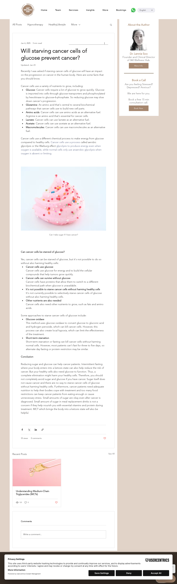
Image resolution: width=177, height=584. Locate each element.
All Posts (17, 24)
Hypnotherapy (35, 24)
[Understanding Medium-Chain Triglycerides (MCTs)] (37, 472)
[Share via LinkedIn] (35, 429)
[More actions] (104, 43)
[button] (111, 25)
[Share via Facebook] (22, 429)
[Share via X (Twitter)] (29, 429)
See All (111, 453)
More (74, 24)
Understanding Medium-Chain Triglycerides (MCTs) (32, 493)
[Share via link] (42, 429)
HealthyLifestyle (57, 24)
